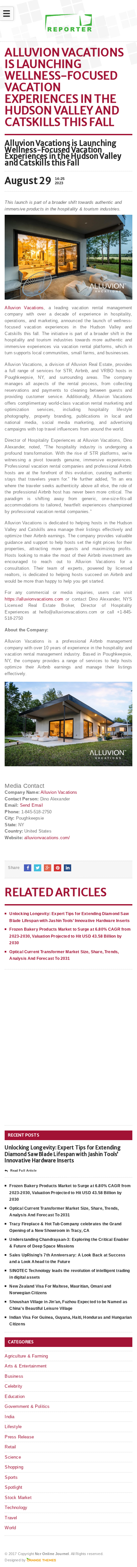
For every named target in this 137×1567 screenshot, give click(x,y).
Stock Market (18, 1497)
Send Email (31, 805)
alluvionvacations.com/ (47, 837)
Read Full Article (23, 1170)
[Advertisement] (68, 1052)
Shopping (14, 1467)
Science (13, 1457)
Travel (11, 1517)
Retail (10, 1446)
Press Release (19, 1436)
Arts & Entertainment (26, 1366)
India (9, 1416)
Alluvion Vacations (24, 307)
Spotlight (13, 1487)
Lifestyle (13, 1426)
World (10, 1527)
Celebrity (13, 1386)
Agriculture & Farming (26, 1356)
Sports (11, 1477)
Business (14, 1376)
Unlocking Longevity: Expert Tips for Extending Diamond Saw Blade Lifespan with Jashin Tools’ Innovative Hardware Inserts (62, 1154)
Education (15, 1396)
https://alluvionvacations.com (34, 599)
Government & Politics (27, 1406)
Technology (16, 1507)
